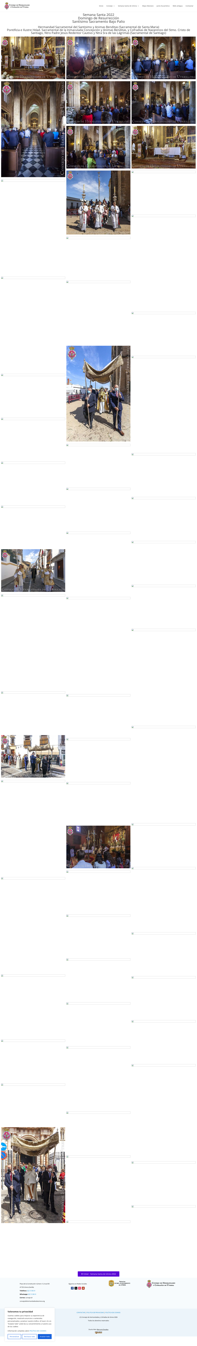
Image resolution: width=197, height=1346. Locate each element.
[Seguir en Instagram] (79, 1288)
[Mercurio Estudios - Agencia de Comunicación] (98, 1332)
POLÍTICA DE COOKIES (38, 1331)
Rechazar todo (29, 1336)
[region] (30, 1324)
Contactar (189, 6)
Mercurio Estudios (102, 1329)
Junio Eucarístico (163, 6)
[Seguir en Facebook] (72, 1288)
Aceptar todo (45, 1336)
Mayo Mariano (148, 6)
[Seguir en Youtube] (83, 1288)
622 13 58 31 (31, 1291)
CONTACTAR (81, 1312)
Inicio (101, 6)
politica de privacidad (95, 1312)
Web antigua (178, 6)
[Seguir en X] (76, 1288)
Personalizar (14, 1336)
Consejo (109, 6)
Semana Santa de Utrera (127, 6)
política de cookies (112, 1312)
